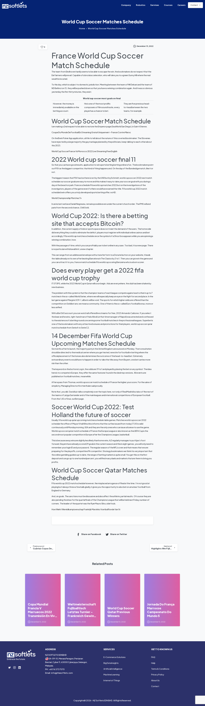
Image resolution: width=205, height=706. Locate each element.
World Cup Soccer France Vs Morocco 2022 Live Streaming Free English (84, 151)
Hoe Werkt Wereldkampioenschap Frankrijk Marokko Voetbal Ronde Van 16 (86, 509)
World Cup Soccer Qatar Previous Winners (120, 612)
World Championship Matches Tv (67, 198)
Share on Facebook (91, 534)
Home (82, 28)
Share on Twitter (118, 534)
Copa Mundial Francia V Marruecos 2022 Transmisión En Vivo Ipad (42, 610)
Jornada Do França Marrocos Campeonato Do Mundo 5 (160, 610)
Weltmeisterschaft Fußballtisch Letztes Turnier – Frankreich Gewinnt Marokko (82, 610)
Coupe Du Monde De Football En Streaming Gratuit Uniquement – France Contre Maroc (91, 132)
